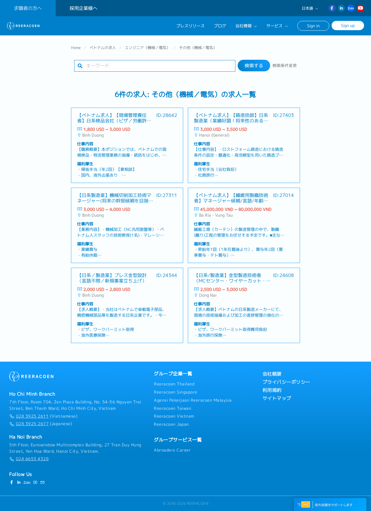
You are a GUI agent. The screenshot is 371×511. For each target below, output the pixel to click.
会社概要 (272, 374)
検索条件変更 (284, 65)
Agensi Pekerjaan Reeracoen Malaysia (193, 400)
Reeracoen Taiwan (172, 408)
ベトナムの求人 (103, 47)
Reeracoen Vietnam (174, 416)
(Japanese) (44, 424)
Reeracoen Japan (171, 424)
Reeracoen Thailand (174, 384)
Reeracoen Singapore (175, 392)
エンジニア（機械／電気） (147, 47)
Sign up (348, 25)
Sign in (313, 25)
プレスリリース (190, 26)
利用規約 (272, 390)
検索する (254, 65)
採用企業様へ (83, 8)
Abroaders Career (172, 450)
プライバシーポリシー (286, 382)
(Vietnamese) (46, 416)
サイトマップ (277, 398)
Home (76, 47)
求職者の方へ (28, 8)
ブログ (220, 26)
